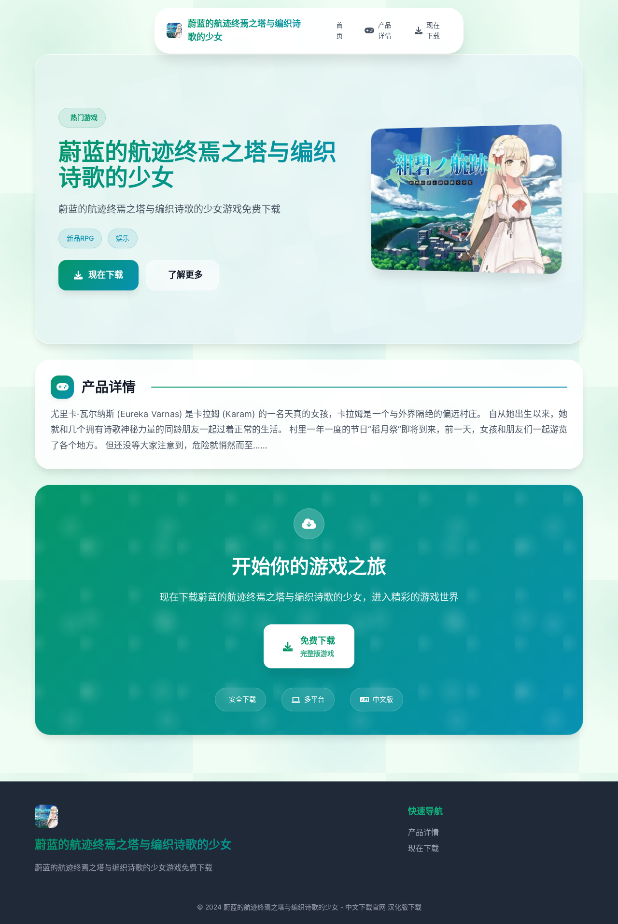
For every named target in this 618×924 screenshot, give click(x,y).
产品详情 (423, 832)
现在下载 (423, 848)
